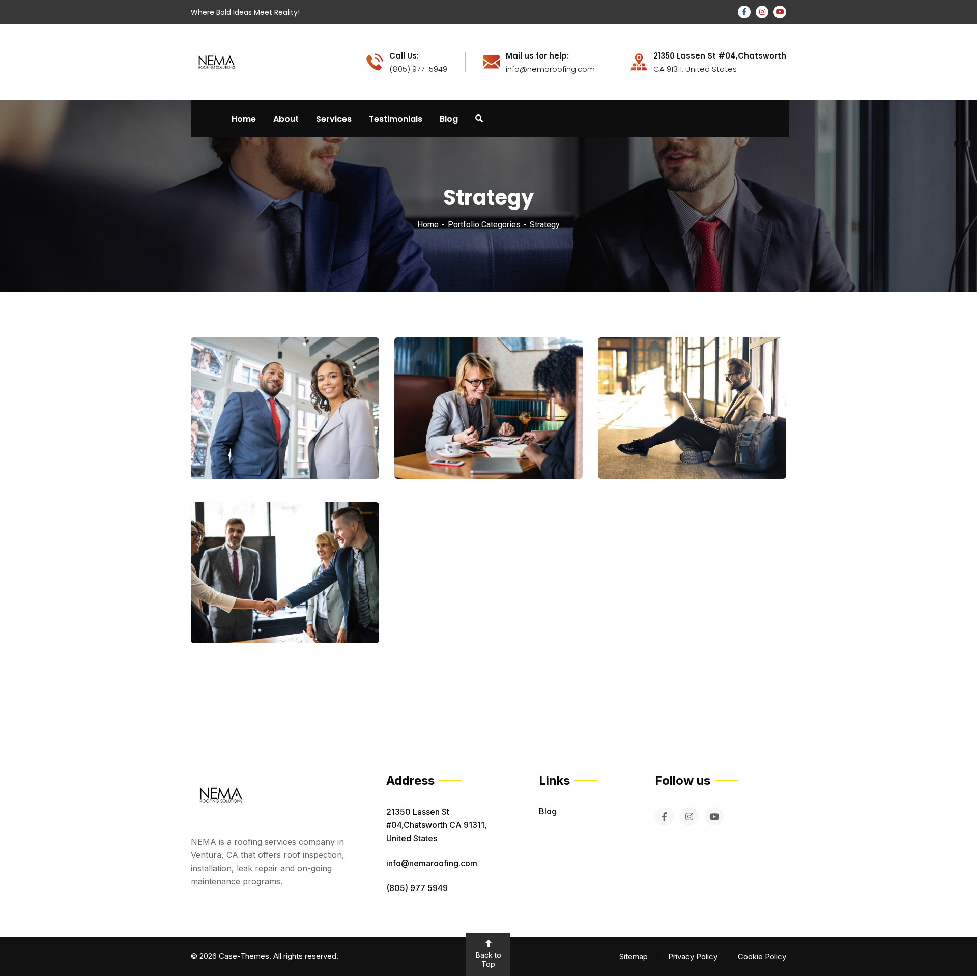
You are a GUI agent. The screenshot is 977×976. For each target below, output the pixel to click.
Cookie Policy (762, 956)
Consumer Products (253, 614)
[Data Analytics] (356, 449)
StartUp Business (653, 449)
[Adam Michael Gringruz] (216, 61)
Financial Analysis (453, 449)
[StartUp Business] (763, 449)
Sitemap (633, 956)
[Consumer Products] (356, 613)
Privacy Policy (692, 956)
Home (428, 224)
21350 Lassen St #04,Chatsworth (719, 56)
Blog (548, 811)
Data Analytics (241, 449)
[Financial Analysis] (560, 449)
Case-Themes (244, 956)
